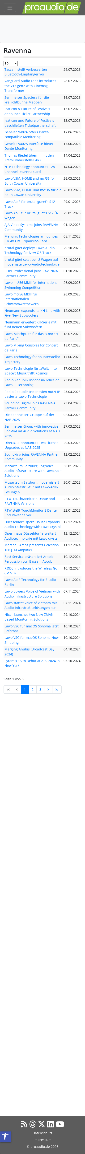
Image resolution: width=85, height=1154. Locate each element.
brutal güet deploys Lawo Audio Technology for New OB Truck (29, 250)
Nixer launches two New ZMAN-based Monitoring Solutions (29, 616)
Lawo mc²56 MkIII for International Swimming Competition (31, 285)
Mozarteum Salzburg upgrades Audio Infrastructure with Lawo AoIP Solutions (32, 471)
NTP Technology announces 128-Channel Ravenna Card (30, 169)
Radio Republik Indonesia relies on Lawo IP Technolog (32, 382)
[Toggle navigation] (10, 8)
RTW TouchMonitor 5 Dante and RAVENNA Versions (29, 501)
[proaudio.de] (51, 8)
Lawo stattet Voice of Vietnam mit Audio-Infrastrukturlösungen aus (30, 605)
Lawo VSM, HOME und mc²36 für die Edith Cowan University (32, 192)
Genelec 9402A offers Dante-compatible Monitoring (27, 134)
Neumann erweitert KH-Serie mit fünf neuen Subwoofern (30, 324)
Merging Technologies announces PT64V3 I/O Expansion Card (31, 238)
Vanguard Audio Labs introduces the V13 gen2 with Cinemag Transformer (30, 86)
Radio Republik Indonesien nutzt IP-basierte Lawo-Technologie (32, 394)
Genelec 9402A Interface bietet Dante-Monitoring (28, 146)
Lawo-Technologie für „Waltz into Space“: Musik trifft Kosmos (30, 370)
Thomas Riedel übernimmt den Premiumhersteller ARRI (29, 157)
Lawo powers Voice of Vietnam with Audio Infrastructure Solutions (32, 593)
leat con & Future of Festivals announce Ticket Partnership (27, 111)
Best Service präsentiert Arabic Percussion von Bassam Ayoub (28, 559)
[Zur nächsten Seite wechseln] (48, 689)
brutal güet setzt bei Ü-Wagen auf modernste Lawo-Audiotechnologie (32, 261)
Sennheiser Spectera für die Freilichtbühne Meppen (26, 99)
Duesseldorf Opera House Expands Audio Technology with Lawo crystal (32, 524)
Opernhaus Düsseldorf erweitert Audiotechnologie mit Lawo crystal (31, 535)
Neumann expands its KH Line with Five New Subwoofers (32, 313)
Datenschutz (42, 1133)
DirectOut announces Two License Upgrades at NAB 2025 (31, 445)
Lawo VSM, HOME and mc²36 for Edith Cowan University (29, 180)
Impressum (42, 1139)
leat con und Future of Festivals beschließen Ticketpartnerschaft (30, 122)
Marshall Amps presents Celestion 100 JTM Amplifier (31, 547)
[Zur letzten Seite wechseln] (57, 689)
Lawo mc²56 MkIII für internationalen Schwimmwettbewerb (21, 299)
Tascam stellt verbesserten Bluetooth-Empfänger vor (25, 71)
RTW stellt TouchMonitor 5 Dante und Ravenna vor (30, 512)
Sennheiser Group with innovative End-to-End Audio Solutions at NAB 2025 (32, 431)
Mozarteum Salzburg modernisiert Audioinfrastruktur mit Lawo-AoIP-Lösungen (31, 487)
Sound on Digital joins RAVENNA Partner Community (29, 405)
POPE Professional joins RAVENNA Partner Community (31, 273)
